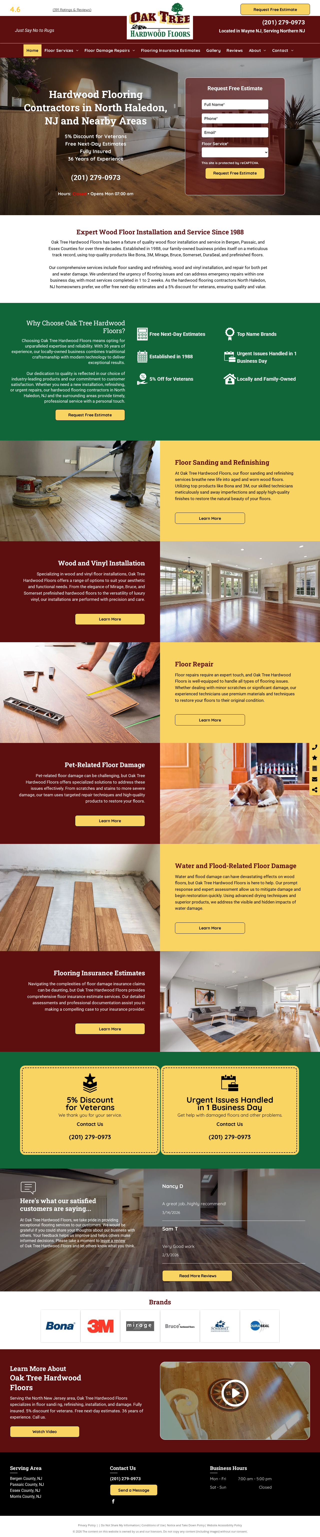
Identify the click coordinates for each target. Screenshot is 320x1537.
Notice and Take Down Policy (186, 1525)
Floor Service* (215, 143)
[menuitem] (33, 50)
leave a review (112, 1240)
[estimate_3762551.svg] (142, 341)
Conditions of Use (153, 1525)
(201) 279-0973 (283, 22)
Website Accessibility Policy (224, 1525)
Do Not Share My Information (120, 1525)
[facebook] (113, 1502)
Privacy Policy (87, 1525)
